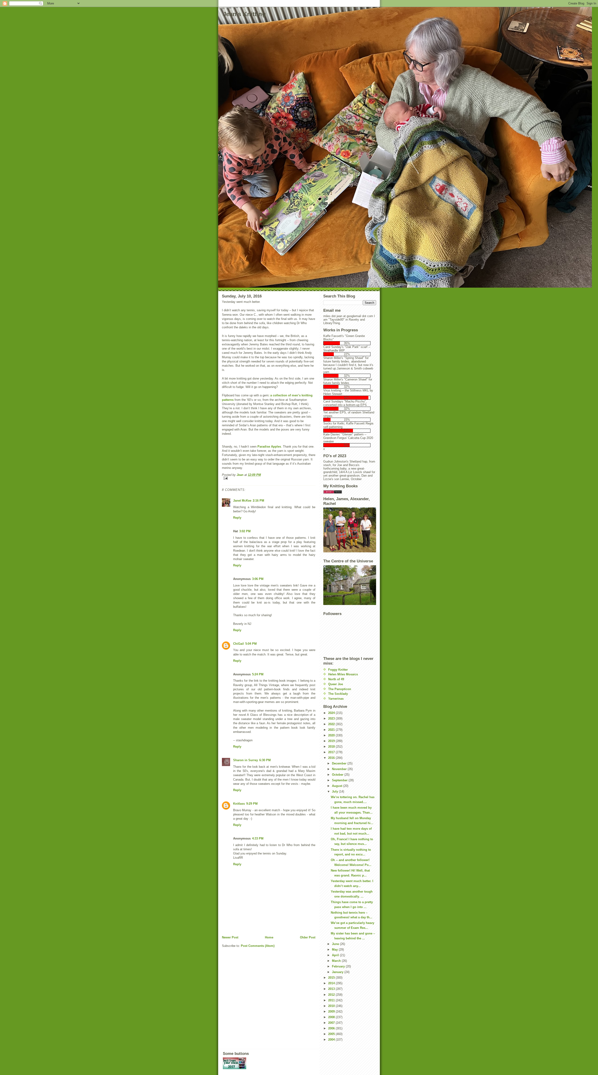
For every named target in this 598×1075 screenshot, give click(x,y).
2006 (332, 1028)
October (338, 774)
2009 (332, 1011)
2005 (332, 1034)
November (340, 769)
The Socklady (338, 693)
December (339, 763)
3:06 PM (257, 579)
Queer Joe (335, 684)
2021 (332, 729)
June (336, 944)
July (335, 791)
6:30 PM (265, 760)
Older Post (307, 937)
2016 (332, 758)
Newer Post (230, 937)
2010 (332, 1006)
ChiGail (238, 643)
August (337, 786)
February (339, 966)
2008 (332, 1017)
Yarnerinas (336, 698)
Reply (237, 517)
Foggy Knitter (338, 669)
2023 (332, 718)
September (340, 780)
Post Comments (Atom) (257, 946)
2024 (332, 713)
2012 (332, 994)
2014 (332, 983)
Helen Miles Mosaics (343, 674)
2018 (332, 746)
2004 (332, 1039)
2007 (332, 1022)
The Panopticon (339, 689)
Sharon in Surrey (245, 760)
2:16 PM (258, 500)
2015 (332, 977)
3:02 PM (245, 531)
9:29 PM (252, 803)
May (335, 949)
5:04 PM (251, 643)
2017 (332, 752)
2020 (332, 735)
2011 (332, 1000)
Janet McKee (242, 500)
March (337, 961)
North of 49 (336, 679)
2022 (332, 724)
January (338, 972)
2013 (332, 989)
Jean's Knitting (244, 14)
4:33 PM (257, 838)
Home (269, 937)
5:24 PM (257, 674)
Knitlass (239, 803)
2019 (332, 741)
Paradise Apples (269, 446)
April (336, 955)
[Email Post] (268, 478)
